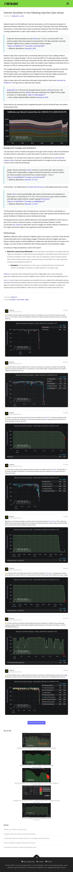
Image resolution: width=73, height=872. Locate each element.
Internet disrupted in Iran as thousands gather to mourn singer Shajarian (36, 783)
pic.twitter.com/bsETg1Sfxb (35, 46)
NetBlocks (6, 274)
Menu (67, 3)
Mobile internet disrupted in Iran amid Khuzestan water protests (36, 748)
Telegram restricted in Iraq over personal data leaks (19, 834)
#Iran (35, 39)
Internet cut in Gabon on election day (15, 829)
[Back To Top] (36, 857)
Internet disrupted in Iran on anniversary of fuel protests (36, 765)
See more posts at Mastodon (36, 722)
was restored (17, 225)
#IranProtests (44, 199)
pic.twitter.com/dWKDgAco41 (34, 201)
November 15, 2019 (31, 204)
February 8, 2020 (30, 48)
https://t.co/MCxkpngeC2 (36, 95)
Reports (14, 297)
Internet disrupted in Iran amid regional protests (36, 818)
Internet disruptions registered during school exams (19, 843)
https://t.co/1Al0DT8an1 (15, 201)
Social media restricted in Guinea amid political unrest (20, 847)
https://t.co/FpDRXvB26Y (16, 177)
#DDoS (28, 92)
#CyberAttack (11, 90)
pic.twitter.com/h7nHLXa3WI (34, 177)
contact (11, 280)
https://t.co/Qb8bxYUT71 (16, 46)
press (6, 280)
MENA (27, 300)
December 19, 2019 (31, 180)
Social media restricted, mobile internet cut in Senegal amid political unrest (26, 838)
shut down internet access (35, 187)
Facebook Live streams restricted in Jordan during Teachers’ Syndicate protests (36, 801)
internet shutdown (17, 300)
